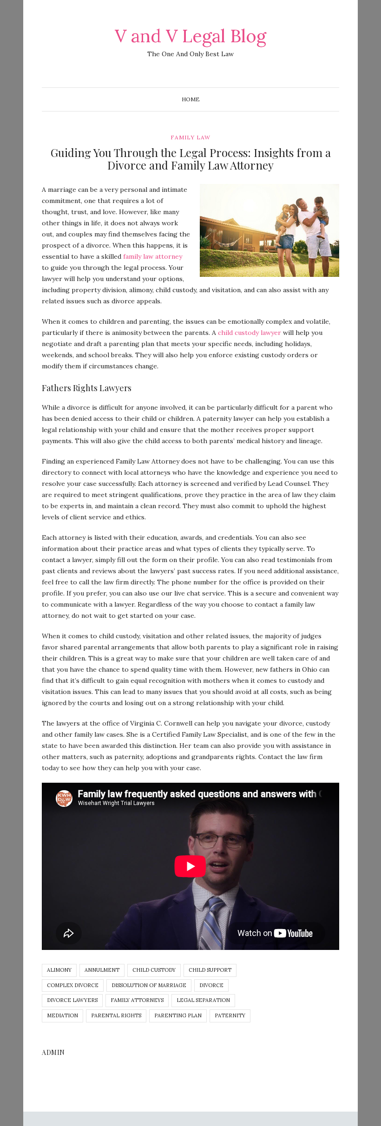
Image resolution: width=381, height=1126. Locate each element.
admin (53, 1052)
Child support (210, 970)
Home (191, 99)
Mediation (62, 1015)
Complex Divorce (73, 985)
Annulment (102, 970)
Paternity (230, 1015)
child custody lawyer (249, 332)
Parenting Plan (178, 1015)
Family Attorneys (137, 1000)
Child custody (154, 970)
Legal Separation (203, 1000)
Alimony (59, 970)
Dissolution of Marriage (149, 985)
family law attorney (152, 256)
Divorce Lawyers (72, 1000)
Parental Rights (116, 1015)
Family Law (190, 137)
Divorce (211, 985)
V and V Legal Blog (190, 36)
